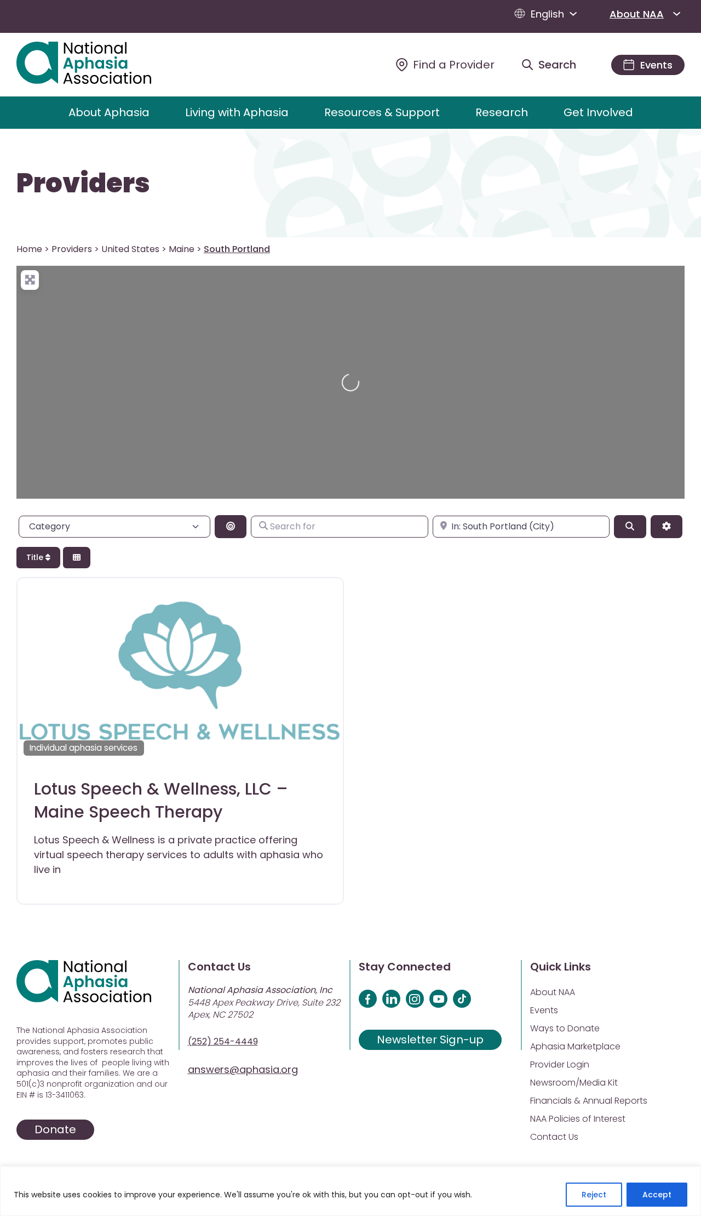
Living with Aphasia (237, 112)
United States (130, 249)
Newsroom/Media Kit (574, 1082)
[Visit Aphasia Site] (96, 65)
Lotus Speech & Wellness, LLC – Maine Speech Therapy (161, 800)
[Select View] (76, 557)
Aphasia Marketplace (575, 1046)
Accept (656, 1194)
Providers (83, 183)
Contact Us (554, 1137)
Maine (181, 249)
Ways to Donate (565, 1028)
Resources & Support (382, 112)
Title (35, 557)
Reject (594, 1194)
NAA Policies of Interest (577, 1118)
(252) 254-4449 (223, 1041)
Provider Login (559, 1064)
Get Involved (598, 112)
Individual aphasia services (83, 747)
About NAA (637, 14)
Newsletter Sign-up (430, 1039)
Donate (55, 1129)
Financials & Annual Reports (588, 1100)
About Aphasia (109, 112)
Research (501, 112)
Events (544, 1010)
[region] (350, 1191)
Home (29, 249)
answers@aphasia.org (243, 1069)
